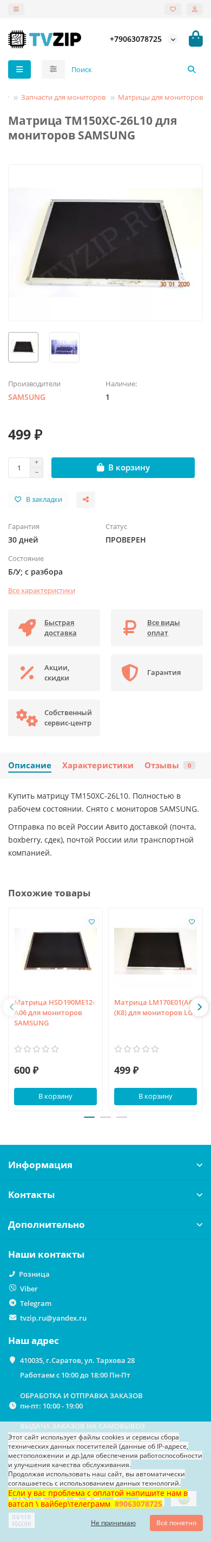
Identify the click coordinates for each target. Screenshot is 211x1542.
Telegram (35, 1303)
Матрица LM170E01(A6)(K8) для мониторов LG (154, 1007)
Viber (29, 1289)
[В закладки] (91, 922)
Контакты (31, 1194)
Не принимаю (113, 1522)
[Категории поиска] (53, 69)
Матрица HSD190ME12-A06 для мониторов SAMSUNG (54, 1012)
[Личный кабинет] (195, 9)
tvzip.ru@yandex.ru (53, 1318)
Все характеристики (41, 590)
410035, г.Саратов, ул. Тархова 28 (77, 1360)
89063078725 (138, 1504)
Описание (29, 765)
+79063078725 (136, 39)
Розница (34, 1274)
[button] (12, 1007)
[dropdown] (16, 9)
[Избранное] (172, 9)
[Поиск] (191, 69)
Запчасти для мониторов (63, 97)
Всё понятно (176, 1522)
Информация (40, 1164)
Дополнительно (46, 1224)
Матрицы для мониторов (160, 97)
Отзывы (167, 765)
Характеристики (98, 765)
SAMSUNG (26, 397)
